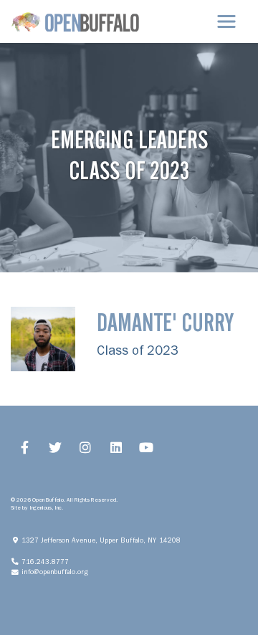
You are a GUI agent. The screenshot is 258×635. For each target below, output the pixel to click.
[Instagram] (86, 447)
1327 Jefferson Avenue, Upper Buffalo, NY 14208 (104, 540)
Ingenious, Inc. (46, 508)
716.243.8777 (48, 561)
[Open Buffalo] (75, 21)
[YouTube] (147, 447)
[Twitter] (56, 447)
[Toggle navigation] (226, 21)
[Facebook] (25, 447)
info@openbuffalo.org (58, 572)
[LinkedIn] (116, 447)
